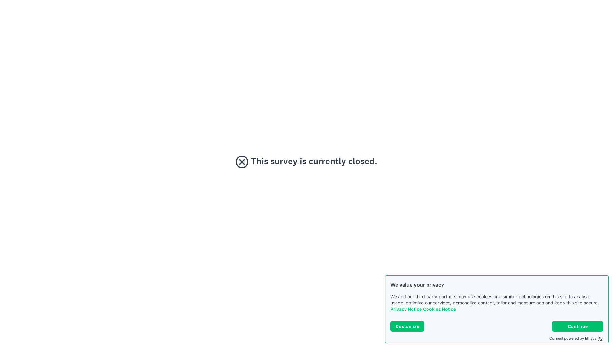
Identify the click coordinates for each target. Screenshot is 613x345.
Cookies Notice (439, 309)
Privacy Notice (406, 309)
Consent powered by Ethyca (572, 338)
